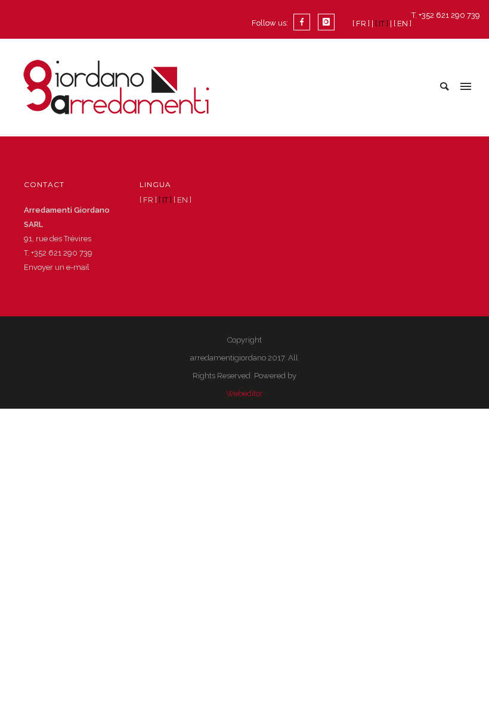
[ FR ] (361, 23)
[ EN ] (402, 23)
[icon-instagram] (326, 22)
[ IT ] (381, 23)
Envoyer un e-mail (56, 267)
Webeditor (244, 393)
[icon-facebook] (304, 22)
